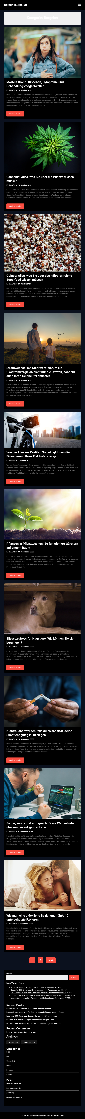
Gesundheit (10, 1061)
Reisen (9, 1075)
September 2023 (29, 1042)
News (8, 1065)
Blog (8, 1052)
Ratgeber (9, 1070)
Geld (8, 1056)
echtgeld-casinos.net (14, 1097)
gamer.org (10, 1093)
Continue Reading (15, 114)
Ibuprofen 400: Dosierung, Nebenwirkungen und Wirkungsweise (35, 990)
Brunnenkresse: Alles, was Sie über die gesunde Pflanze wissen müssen (38, 993)
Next (51, 960)
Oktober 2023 (13, 1042)
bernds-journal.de (15, 5)
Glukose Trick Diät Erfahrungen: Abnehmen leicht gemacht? (30, 1020)
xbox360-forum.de (13, 1084)
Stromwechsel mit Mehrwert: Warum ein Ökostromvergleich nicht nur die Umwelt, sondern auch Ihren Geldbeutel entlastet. (40, 372)
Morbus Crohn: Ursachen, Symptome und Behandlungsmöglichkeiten (38, 998)
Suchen (9, 973)
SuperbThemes (59, 1115)
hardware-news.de (13, 1088)
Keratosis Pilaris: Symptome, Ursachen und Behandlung (32, 987)
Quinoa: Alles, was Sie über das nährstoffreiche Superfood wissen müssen (40, 995)
